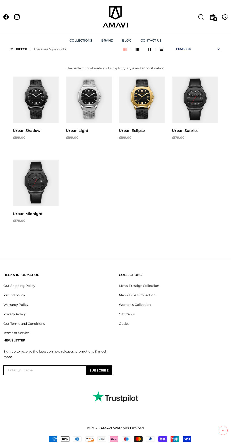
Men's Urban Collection (137, 295)
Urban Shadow (27, 131)
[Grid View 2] (151, 49)
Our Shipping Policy (19, 286)
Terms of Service (16, 333)
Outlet (124, 324)
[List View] (161, 49)
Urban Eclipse (132, 131)
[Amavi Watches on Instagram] (17, 17)
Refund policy (14, 295)
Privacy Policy (14, 314)
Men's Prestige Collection (139, 286)
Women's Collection (135, 305)
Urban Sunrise (185, 131)
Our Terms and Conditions (24, 324)
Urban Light (77, 131)
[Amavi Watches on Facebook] (6, 17)
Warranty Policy (15, 305)
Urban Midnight (28, 214)
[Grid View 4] (127, 49)
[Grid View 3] (140, 49)
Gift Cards (127, 314)
